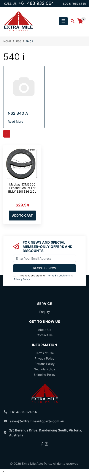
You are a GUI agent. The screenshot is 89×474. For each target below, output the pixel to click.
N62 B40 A (18, 113)
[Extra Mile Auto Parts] (18, 20)
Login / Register (74, 3)
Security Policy (44, 369)
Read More (15, 121)
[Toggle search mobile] (71, 21)
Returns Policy (45, 364)
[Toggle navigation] (63, 21)
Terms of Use (44, 353)
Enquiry (44, 312)
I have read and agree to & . (43, 277)
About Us (44, 329)
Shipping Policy (45, 374)
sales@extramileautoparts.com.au (37, 421)
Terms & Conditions (58, 275)
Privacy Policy (22, 279)
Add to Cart (22, 215)
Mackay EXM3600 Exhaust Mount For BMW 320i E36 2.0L (22, 187)
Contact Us (44, 335)
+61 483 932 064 (36, 3)
